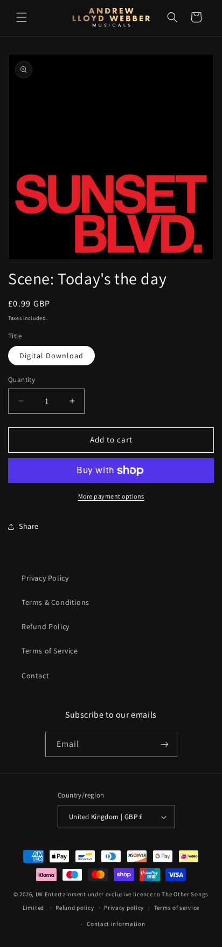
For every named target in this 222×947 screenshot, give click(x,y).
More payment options (111, 496)
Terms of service (176, 907)
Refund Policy (46, 626)
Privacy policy (124, 907)
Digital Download (51, 355)
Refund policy (75, 907)
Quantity (21, 379)
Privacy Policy (45, 578)
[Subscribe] (165, 744)
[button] (21, 17)
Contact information (116, 924)
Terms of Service (50, 651)
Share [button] (29, 526)
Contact (35, 675)
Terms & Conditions (55, 602)
